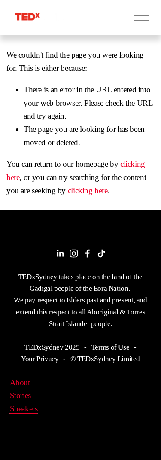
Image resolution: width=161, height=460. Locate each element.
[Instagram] (74, 253)
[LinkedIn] (60, 253)
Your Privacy (39, 359)
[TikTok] (101, 253)
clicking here (88, 190)
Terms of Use (110, 347)
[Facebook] (87, 253)
